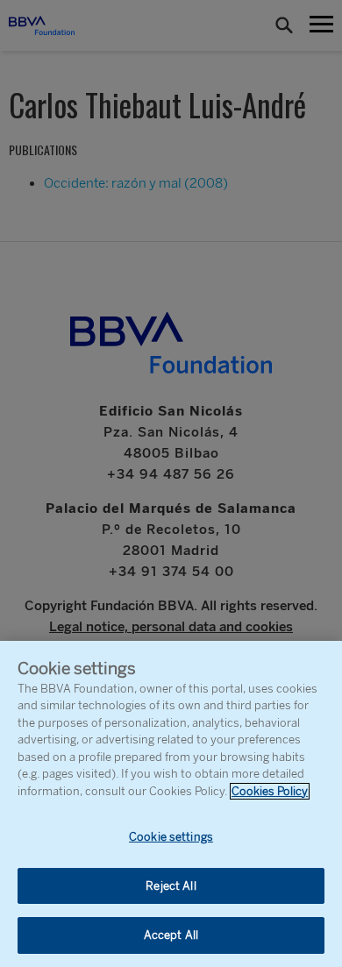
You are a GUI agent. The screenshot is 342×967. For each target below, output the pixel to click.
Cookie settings (171, 836)
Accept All (171, 935)
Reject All (171, 885)
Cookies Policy (270, 791)
